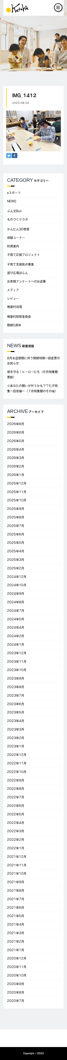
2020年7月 (15, 1000)
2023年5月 (15, 712)
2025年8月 (15, 517)
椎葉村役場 (14, 306)
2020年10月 (16, 975)
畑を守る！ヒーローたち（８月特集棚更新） (32, 374)
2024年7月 (15, 610)
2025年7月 (15, 525)
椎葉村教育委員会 (19, 316)
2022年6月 (15, 805)
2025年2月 (15, 568)
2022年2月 (15, 839)
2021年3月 (15, 932)
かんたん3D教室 (18, 229)
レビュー (13, 298)
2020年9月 (15, 983)
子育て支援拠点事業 (20, 264)
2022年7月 (15, 797)
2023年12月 (16, 653)
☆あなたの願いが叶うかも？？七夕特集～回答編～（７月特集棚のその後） (32, 388)
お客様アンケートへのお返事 (26, 281)
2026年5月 (15, 440)
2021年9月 (15, 881)
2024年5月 (15, 619)
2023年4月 (15, 720)
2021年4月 (15, 924)
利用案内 (13, 246)
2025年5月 (15, 542)
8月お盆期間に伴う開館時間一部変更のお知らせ (33, 361)
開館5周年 (14, 325)
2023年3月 (15, 729)
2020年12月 (16, 958)
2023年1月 (15, 746)
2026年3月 (15, 457)
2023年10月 (16, 669)
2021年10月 (16, 873)
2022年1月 (15, 848)
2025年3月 (15, 559)
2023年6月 (15, 703)
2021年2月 (15, 941)
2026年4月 (15, 449)
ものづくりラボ (17, 219)
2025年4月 (15, 551)
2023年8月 (15, 686)
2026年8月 (15, 423)
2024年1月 (15, 644)
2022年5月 (15, 814)
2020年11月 (16, 966)
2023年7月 (15, 695)
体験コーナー (16, 237)
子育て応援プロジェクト (23, 254)
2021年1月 (15, 949)
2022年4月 (15, 822)
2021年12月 (16, 856)
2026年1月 (15, 474)
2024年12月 (16, 576)
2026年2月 (15, 466)
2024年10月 (16, 585)
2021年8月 (15, 890)
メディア (13, 289)
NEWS (11, 201)
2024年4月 (15, 627)
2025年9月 (15, 508)
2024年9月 (15, 593)
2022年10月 (16, 771)
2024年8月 (15, 602)
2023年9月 (15, 678)
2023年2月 (15, 737)
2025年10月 (16, 500)
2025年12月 (16, 483)
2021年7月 (15, 899)
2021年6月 (15, 907)
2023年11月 (16, 661)
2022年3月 (15, 831)
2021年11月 (16, 865)
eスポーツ (14, 192)
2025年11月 (16, 491)
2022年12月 (16, 754)
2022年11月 (16, 763)
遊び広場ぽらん (17, 272)
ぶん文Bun (14, 211)
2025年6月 (15, 534)
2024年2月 (15, 635)
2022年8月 (15, 788)
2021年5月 (15, 915)
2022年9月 (15, 780)
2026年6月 (15, 432)
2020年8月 (15, 992)
